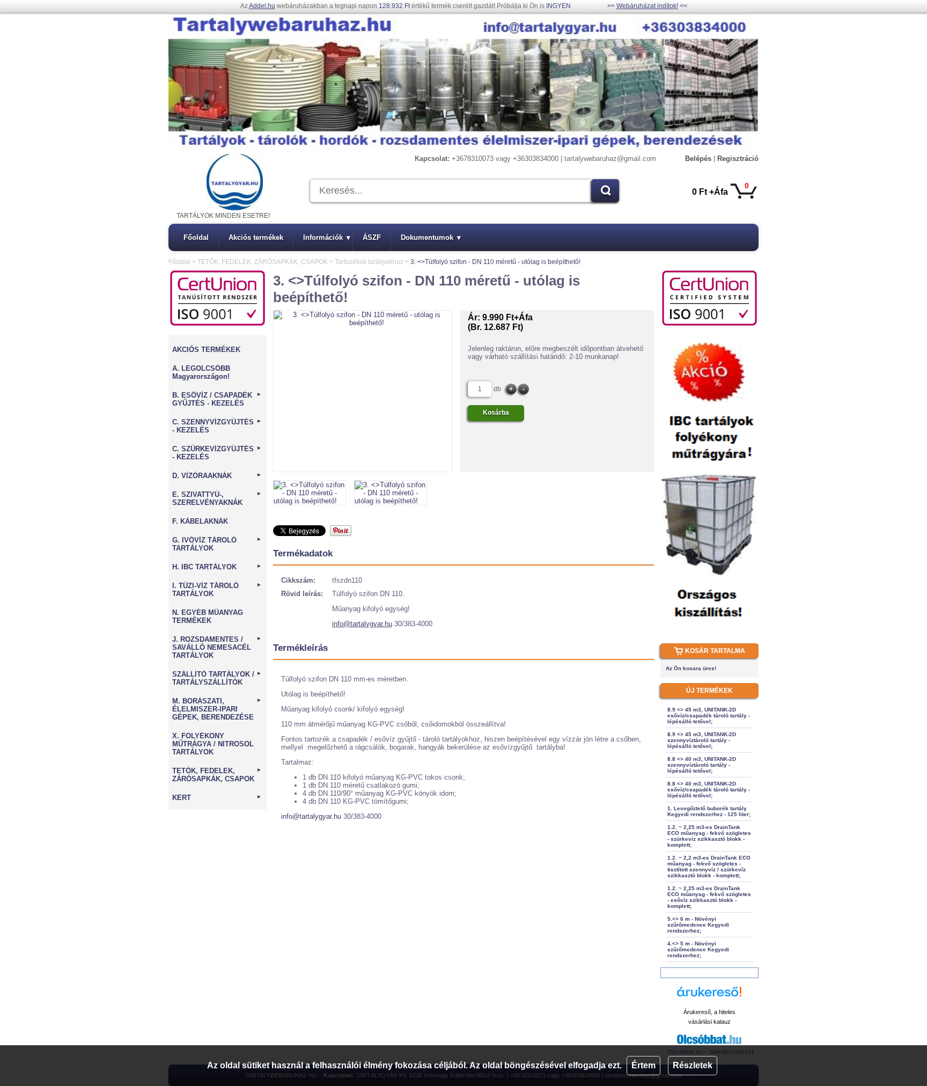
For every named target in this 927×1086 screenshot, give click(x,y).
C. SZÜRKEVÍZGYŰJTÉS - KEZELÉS (217, 453)
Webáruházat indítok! (647, 6)
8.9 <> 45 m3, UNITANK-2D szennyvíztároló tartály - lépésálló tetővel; (701, 740)
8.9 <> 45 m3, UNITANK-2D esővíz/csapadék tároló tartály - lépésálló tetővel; (708, 715)
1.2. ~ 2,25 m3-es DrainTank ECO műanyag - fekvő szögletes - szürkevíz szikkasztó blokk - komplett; (709, 836)
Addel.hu (262, 6)
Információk (326, 237)
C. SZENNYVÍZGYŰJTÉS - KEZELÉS (217, 426)
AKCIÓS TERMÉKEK (206, 350)
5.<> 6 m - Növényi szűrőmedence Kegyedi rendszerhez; (698, 925)
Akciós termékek (256, 237)
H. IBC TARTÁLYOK (217, 567)
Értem (643, 1065)
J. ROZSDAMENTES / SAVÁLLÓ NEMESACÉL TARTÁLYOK (217, 647)
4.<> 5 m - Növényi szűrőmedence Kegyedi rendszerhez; (698, 949)
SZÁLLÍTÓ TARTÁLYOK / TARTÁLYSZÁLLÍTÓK (217, 678)
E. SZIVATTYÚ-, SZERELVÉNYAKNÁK (217, 498)
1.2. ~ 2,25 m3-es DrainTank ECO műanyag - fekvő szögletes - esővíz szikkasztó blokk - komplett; (709, 897)
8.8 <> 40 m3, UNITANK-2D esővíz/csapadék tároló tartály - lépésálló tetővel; (708, 789)
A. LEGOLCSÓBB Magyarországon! (201, 372)
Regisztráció (738, 159)
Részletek (692, 1065)
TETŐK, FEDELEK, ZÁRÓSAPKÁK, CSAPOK (262, 262)
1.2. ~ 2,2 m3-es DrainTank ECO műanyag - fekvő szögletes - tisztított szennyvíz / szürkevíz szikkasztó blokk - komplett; (709, 866)
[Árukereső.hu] (709, 997)
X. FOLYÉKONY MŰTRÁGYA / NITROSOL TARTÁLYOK (213, 744)
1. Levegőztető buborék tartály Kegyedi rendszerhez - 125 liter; (709, 811)
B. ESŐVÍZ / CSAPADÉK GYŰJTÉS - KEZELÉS (217, 399)
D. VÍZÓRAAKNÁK (217, 476)
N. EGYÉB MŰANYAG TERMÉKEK (207, 616)
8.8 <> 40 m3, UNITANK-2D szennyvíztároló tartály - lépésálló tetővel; (701, 765)
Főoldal (196, 237)
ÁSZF (372, 237)
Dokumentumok (431, 237)
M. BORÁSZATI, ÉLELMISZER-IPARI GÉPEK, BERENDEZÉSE (217, 709)
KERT (217, 798)
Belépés (698, 159)
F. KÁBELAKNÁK (200, 521)
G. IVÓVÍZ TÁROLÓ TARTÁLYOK (217, 544)
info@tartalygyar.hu (362, 624)
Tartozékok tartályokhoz (369, 262)
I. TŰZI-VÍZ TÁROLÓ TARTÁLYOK (217, 590)
